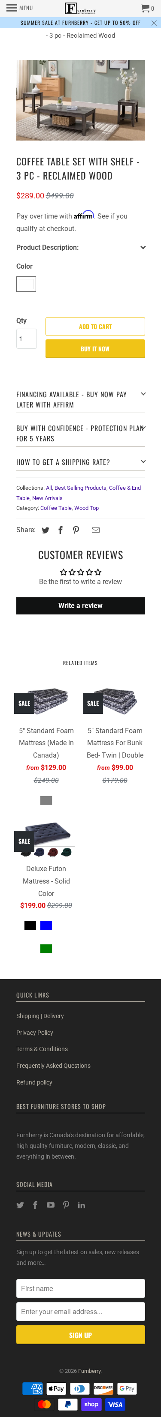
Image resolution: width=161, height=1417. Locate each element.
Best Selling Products (80, 488)
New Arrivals (47, 498)
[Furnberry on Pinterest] (67, 1205)
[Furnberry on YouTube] (51, 1205)
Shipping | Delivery (40, 1016)
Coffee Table (56, 508)
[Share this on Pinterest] (75, 530)
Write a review (80, 606)
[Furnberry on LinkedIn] (82, 1205)
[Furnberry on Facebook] (36, 1205)
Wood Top (86, 508)
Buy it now (95, 348)
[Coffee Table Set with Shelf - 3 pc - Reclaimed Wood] (80, 100)
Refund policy (34, 1082)
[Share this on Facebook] (59, 530)
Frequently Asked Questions (53, 1065)
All (49, 488)
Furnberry (89, 1371)
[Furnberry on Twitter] (21, 1205)
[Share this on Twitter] (44, 530)
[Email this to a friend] (94, 530)
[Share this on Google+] (85, 531)
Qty (21, 321)
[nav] (19, 8)
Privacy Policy (34, 1032)
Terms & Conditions (42, 1049)
